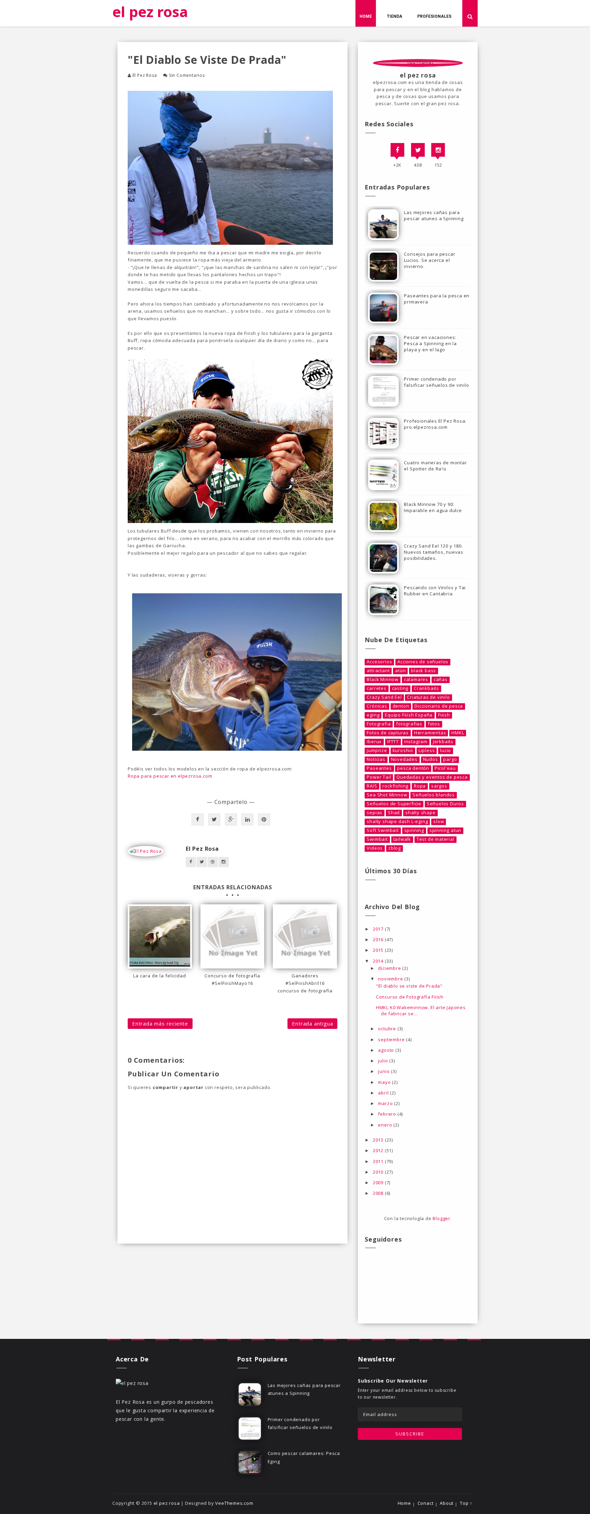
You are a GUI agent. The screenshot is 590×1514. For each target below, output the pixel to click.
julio (383, 1061)
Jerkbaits (443, 742)
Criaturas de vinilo (428, 697)
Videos (375, 848)
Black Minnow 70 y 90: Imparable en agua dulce (433, 507)
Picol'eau (445, 768)
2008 (379, 1193)
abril (384, 1093)
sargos (439, 786)
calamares (416, 679)
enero (385, 1125)
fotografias (409, 724)
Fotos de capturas (388, 733)
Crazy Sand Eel (384, 697)
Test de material (435, 839)
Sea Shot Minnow (387, 795)
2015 (379, 950)
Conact (426, 1503)
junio (384, 1071)
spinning (414, 830)
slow (438, 821)
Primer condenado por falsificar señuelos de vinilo (436, 382)
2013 (379, 1140)
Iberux (374, 742)
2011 (379, 1161)
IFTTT (393, 742)
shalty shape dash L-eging (397, 821)
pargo (450, 759)
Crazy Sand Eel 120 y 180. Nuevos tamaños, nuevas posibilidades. (433, 552)
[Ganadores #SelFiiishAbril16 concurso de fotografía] (305, 936)
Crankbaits (426, 688)
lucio (445, 750)
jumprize (377, 750)
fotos (434, 724)
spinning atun (445, 830)
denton (401, 706)
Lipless (427, 750)
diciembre (390, 968)
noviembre (391, 979)
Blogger (441, 1218)
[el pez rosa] (132, 1382)
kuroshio (403, 750)
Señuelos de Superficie (394, 804)
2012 (379, 1150)
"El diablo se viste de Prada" (409, 986)
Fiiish (444, 715)
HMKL (457, 733)
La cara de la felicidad (159, 976)
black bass (423, 671)
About (446, 1503)
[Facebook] (397, 150)
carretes (376, 688)
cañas (441, 679)
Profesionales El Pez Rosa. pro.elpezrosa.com (435, 424)
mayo (385, 1082)
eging (373, 715)
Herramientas (430, 733)
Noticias (376, 759)
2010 (379, 1172)
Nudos (430, 759)
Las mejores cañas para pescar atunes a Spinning (433, 215)
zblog (394, 848)
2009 (379, 1182)
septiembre (392, 1039)
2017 (379, 929)
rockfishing (395, 786)
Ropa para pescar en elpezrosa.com (170, 776)
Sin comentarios (187, 75)
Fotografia (379, 724)
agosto (386, 1050)
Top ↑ (466, 1503)
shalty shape (420, 813)
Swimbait (377, 839)
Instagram (415, 742)
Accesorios (379, 662)
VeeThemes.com (234, 1503)
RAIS (372, 786)
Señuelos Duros (445, 804)
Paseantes (379, 768)
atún (400, 671)
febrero (387, 1114)
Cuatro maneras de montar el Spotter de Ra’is (435, 465)
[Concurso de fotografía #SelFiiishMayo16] (232, 936)
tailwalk (402, 839)
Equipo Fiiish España (409, 715)
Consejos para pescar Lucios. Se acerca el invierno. (429, 260)
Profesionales (434, 16)
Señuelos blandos (433, 795)
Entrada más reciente (160, 1023)
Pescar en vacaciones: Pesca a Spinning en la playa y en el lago (430, 343)
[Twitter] (418, 150)
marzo (386, 1103)
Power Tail (379, 777)
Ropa (420, 786)
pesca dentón (413, 768)
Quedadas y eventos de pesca (432, 777)
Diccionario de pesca (439, 706)
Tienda (394, 16)
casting (400, 688)
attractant (378, 671)
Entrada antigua (312, 1023)
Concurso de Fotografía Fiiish (410, 997)
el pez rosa (150, 11)
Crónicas (377, 706)
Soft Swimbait (382, 830)
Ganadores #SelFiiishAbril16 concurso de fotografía (305, 983)
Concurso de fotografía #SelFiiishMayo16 (232, 979)
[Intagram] (438, 150)
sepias (374, 813)
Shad (394, 813)
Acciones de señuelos (422, 662)
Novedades (404, 759)
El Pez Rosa (144, 75)
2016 (379, 939)
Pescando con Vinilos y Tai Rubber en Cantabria (435, 590)
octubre (387, 1028)
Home (366, 16)
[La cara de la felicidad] (160, 936)
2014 (379, 961)
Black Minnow (382, 679)
